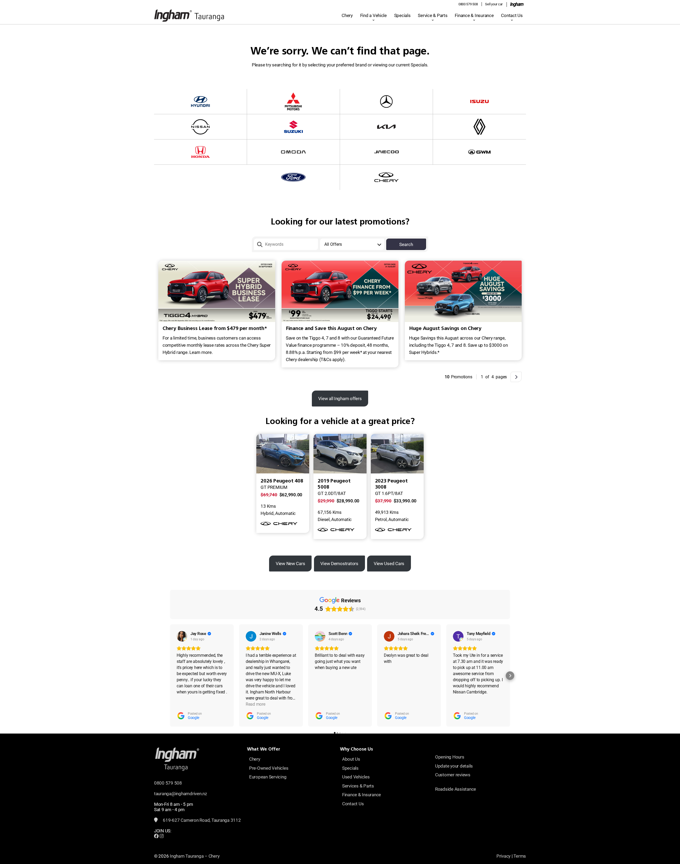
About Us (351, 759)
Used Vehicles (356, 777)
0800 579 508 (468, 4)
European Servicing (267, 777)
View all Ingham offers (340, 398)
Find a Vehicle (373, 15)
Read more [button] (255, 704)
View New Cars (290, 563)
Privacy (503, 856)
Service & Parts (432, 15)
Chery (347, 15)
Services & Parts (358, 786)
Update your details (454, 766)
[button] (170, 675)
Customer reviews (452, 774)
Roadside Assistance (455, 789)
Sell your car (494, 4)
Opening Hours (449, 757)
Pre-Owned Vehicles (268, 768)
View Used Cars (389, 563)
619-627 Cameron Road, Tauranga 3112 (201, 820)
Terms (519, 856)
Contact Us (511, 15)
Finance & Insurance (474, 15)
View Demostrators (339, 563)
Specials (402, 15)
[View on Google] (182, 636)
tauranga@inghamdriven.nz (180, 793)
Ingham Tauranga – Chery (194, 856)
